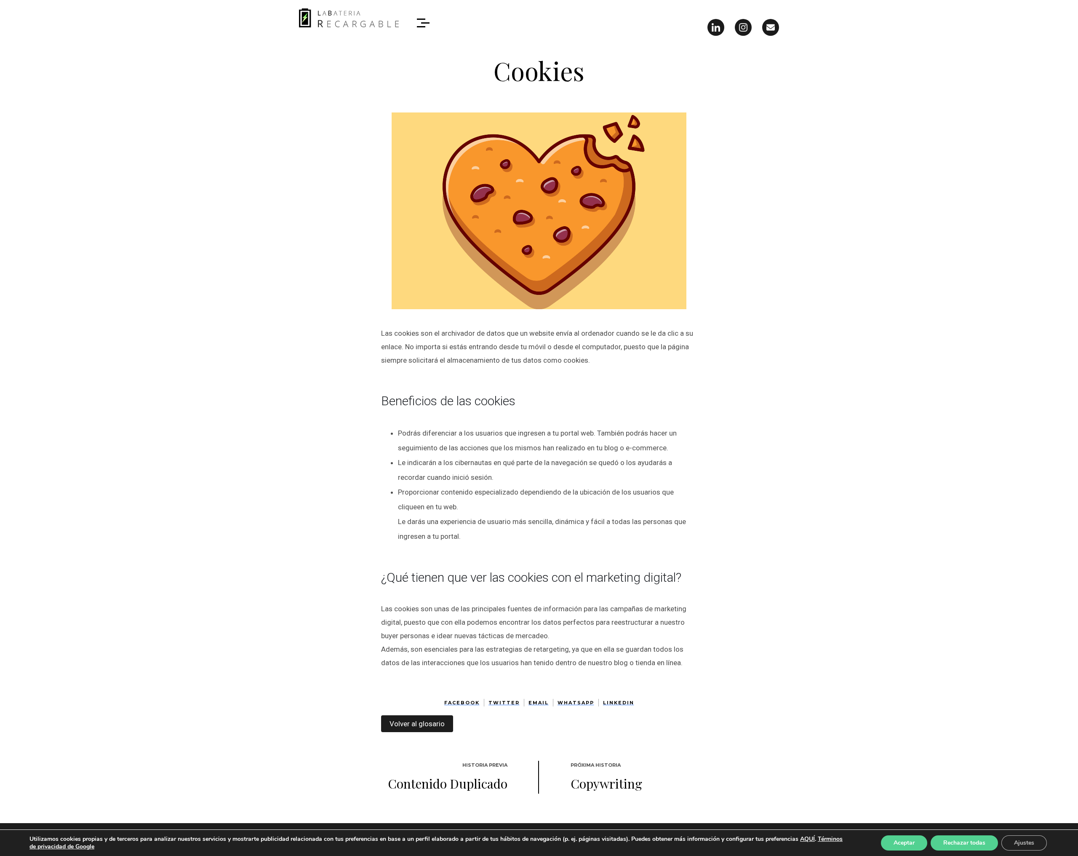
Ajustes (1024, 843)
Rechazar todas (964, 843)
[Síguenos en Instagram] (743, 27)
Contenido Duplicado (447, 783)
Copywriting (606, 783)
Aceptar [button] (904, 843)
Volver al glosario (417, 724)
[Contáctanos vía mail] (770, 27)
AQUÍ (807, 839)
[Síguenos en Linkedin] (715, 27)
